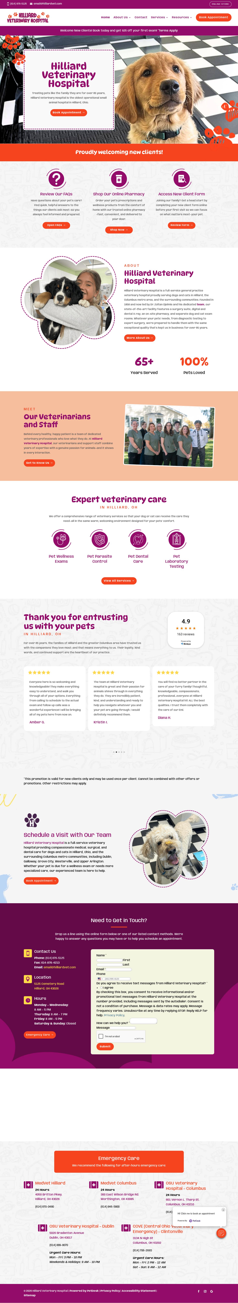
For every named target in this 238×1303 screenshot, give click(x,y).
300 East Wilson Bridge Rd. (120, 1194)
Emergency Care (38, 1035)
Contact (141, 17)
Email (101, 969)
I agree (108, 987)
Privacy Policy (114, 1015)
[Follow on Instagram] (205, 1291)
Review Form (180, 225)
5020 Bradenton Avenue (67, 1233)
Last (126, 964)
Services (158, 17)
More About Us (138, 338)
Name (101, 955)
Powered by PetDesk (84, 1291)
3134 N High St (143, 1238)
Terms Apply (168, 30)
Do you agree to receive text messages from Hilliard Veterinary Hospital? (151, 983)
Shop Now (117, 230)
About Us (120, 17)
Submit (105, 1046)
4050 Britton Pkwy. (48, 1194)
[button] (221, 1233)
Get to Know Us (37, 463)
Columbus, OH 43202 (147, 1242)
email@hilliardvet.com (48, 3)
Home (105, 17)
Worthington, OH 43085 (117, 1199)
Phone (100, 974)
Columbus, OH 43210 (180, 1204)
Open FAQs (54, 225)
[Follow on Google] (211, 1291)
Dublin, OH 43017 (61, 1237)
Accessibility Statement (139, 1291)
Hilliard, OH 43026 (46, 988)
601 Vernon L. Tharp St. (182, 1199)
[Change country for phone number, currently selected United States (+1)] (100, 979)
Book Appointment (213, 17)
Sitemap (30, 1295)
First (126, 960)
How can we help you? (113, 1023)
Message (103, 1027)
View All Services (117, 580)
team (200, 304)
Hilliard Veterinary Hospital (44, 843)
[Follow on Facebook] (198, 1291)
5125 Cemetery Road (49, 983)
